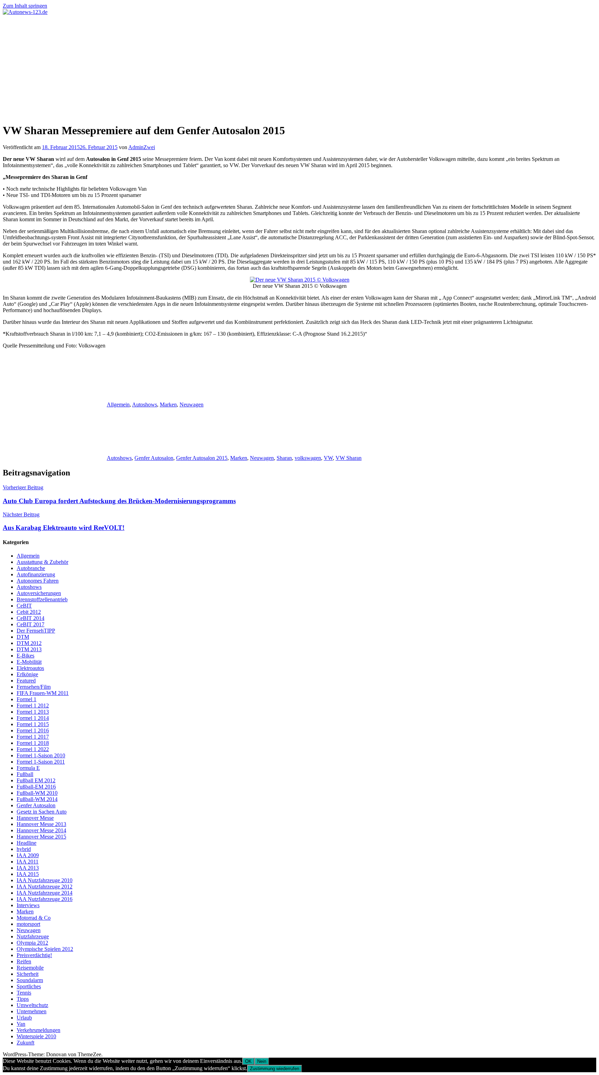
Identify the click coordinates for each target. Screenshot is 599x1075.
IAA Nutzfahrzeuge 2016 (44, 899)
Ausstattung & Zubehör (42, 562)
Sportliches (29, 986)
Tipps (23, 999)
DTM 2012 (29, 643)
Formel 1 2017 (33, 737)
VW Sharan (349, 458)
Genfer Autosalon (153, 458)
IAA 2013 (28, 868)
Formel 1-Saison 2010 (41, 755)
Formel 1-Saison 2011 (41, 762)
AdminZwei (141, 147)
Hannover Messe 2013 (41, 824)
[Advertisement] (299, 67)
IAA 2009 (28, 855)
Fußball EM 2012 (36, 780)
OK (248, 1061)
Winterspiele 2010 (36, 1036)
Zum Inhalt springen (25, 6)
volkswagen (308, 458)
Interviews (28, 905)
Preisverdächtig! (34, 955)
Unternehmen (31, 1011)
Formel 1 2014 (33, 718)
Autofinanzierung (36, 574)
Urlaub (24, 1018)
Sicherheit (27, 974)
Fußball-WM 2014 (37, 799)
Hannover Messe (35, 818)
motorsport (28, 924)
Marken (168, 404)
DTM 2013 (29, 649)
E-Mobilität (29, 662)
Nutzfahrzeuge (33, 936)
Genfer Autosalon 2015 (201, 458)
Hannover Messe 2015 (41, 837)
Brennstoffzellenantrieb (42, 599)
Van (21, 1024)
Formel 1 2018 (33, 743)
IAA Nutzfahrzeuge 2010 (44, 880)
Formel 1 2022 (33, 749)
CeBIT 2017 (30, 624)
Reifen (24, 961)
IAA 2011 (27, 862)
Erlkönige (27, 674)
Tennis (24, 993)
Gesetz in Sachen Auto (42, 812)
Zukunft (25, 1043)
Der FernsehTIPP (36, 631)
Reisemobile (30, 968)
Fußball (25, 774)
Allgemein (118, 404)
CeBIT (24, 606)
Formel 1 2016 (33, 730)
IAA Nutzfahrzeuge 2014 (44, 893)
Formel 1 (26, 699)
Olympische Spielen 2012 (45, 949)
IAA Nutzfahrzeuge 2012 (44, 886)
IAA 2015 (28, 874)
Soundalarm (30, 980)
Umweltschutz (32, 1005)
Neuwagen (191, 404)
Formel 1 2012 (33, 705)
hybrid (24, 849)
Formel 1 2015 (33, 724)
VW (328, 458)
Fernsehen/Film (34, 687)
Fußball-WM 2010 (37, 793)
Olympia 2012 (32, 943)
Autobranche (31, 568)
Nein (261, 1061)
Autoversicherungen (39, 593)
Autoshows (144, 404)
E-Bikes (25, 656)
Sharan (284, 458)
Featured (26, 680)
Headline (26, 843)
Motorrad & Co (34, 918)
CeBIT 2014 (30, 618)
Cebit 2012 (29, 612)
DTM (23, 637)
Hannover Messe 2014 (41, 830)
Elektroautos (30, 668)
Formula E (28, 768)
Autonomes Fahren (38, 581)
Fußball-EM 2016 (36, 787)
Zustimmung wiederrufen (274, 1068)
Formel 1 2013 (33, 712)
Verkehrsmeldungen (38, 1030)
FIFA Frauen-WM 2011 (43, 693)
